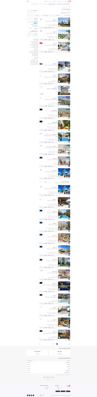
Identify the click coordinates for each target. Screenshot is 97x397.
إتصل (52, 27)
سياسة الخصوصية (64, 395)
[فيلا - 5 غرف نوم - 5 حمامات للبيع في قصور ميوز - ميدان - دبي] (54, 274)
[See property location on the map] (59, 25)
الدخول (28, 1)
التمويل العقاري (45, 1)
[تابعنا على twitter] (29, 395)
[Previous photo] (58, 22)
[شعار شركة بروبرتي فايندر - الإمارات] (69, 1)
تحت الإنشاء (32, 10)
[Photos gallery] (64, 22)
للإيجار (62, 1)
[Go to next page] (39, 344)
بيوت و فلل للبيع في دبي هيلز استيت (34, 52)
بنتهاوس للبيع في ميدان (35, 45)
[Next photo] (69, 22)
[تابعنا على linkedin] (27, 395)
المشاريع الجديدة (59, 1)
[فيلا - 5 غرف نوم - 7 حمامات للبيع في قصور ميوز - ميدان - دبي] (54, 299)
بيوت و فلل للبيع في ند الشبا (35, 53)
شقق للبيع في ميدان (36, 40)
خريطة (68, 12)
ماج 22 (69, 368)
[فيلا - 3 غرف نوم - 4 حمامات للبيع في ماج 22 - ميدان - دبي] (54, 161)
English (43, 395)
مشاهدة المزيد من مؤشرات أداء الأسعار (48, 377)
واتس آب (44, 27)
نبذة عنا (58, 387)
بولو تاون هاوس (68, 370)
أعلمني (45, 182)
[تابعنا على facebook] (31, 395)
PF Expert (47, 388)
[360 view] (68, 152)
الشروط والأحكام (68, 395)
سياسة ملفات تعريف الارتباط (58, 395)
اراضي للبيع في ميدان (36, 48)
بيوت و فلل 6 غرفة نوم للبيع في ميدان (34, 43)
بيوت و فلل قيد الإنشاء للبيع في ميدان (34, 64)
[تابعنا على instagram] (33, 395)
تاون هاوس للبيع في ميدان (35, 42)
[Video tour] (68, 50)
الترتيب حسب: (32, 12)
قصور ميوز (68, 364)
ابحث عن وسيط (50, 1)
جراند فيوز (68, 366)
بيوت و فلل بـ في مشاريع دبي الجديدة (34, 62)
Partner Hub (46, 387)
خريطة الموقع (52, 395)
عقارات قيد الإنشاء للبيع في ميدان (34, 63)
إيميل (48, 27)
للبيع (65, 1)
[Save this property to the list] (41, 27)
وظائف (58, 388)
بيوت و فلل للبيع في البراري (35, 54)
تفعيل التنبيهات (63, 12)
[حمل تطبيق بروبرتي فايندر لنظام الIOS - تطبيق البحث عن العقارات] (68, 391)
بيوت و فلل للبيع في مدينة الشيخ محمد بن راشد (33, 51)
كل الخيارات (35, 10)
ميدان (67, 4)
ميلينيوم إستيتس (67, 362)
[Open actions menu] (40, 27)
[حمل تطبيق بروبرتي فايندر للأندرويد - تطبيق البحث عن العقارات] (63, 391)
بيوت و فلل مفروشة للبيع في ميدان (34, 44)
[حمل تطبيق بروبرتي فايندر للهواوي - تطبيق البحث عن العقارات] (58, 391)
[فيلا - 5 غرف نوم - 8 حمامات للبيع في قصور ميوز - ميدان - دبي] (54, 79)
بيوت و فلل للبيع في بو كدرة (35, 55)
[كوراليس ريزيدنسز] (54, 90)
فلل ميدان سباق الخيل (67, 372)
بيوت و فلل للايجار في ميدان (35, 59)
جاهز (28, 10)
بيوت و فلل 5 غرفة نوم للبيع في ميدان (34, 41)
